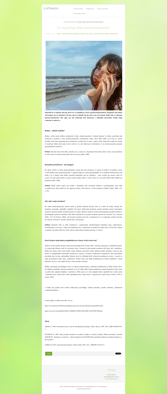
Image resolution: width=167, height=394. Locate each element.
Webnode (88, 388)
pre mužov (89, 34)
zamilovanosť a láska (101, 34)
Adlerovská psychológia (70, 34)
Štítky (59, 34)
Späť (48, 354)
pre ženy (82, 34)
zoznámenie (114, 34)
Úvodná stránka (68, 22)
